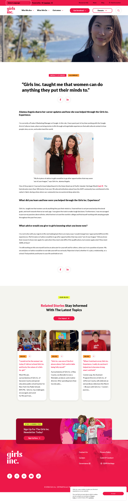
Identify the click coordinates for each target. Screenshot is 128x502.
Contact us (83, 452)
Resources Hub (83, 2)
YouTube (31, 476)
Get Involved (78, 10)
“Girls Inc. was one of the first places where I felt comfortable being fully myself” (63, 364)
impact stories (57, 75)
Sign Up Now (33, 438)
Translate (46, 3)
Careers (82, 458)
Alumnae (73, 75)
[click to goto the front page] (14, 457)
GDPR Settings (108, 463)
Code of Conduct (106, 458)
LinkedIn (24, 476)
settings (91, 498)
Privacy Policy (105, 452)
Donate (101, 10)
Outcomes (57, 10)
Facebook (9, 476)
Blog (102, 2)
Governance (83, 463)
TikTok (38, 476)
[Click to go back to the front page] (13, 10)
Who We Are (27, 10)
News (95, 2)
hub (99, 186)
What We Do (42, 10)
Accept (113, 493)
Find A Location (116, 2)
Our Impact (62, 318)
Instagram (16, 476)
